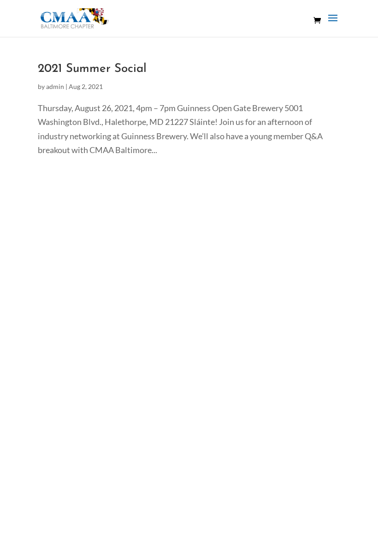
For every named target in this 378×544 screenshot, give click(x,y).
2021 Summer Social (92, 69)
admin (55, 86)
